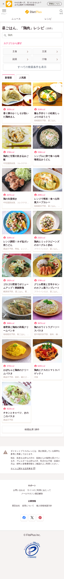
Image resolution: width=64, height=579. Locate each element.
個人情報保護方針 (44, 506)
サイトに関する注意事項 (22, 468)
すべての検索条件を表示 (32, 67)
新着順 (8, 77)
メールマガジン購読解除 (32, 493)
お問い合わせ (19, 490)
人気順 (22, 77)
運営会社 (16, 506)
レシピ (48, 19)
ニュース (16, 19)
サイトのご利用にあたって (39, 490)
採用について (28, 506)
